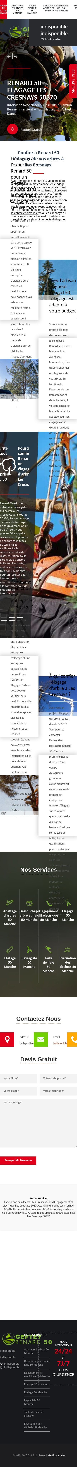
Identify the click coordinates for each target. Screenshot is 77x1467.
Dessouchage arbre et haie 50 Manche (48, 8)
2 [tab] (12, 617)
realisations (73, 81)
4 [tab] (4, 620)
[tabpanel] (14, 520)
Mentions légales (56, 1455)
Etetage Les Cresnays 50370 (46, 1213)
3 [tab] (20, 617)
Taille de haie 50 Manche (32, 9)
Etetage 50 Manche (63, 8)
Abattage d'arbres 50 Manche (17, 9)
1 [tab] (4, 617)
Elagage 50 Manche (35, 1384)
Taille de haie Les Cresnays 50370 (29, 1209)
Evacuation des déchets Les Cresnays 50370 (29, 1202)
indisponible (54, 27)
